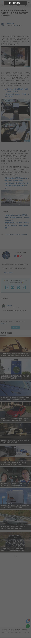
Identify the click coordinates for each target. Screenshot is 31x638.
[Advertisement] (15, 30)
